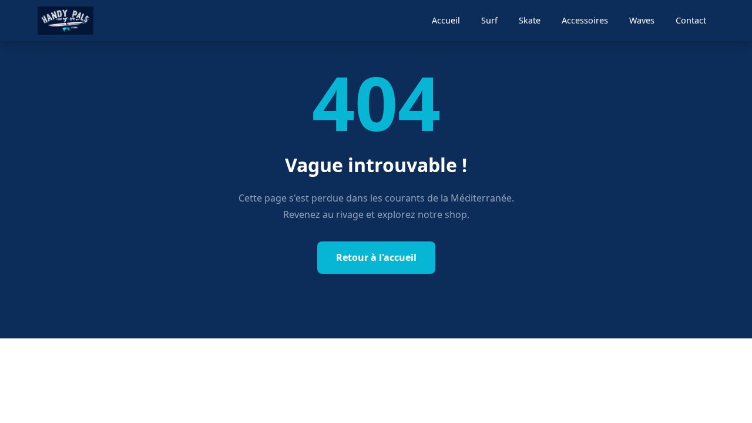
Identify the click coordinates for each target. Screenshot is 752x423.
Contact (691, 20)
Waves (641, 20)
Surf (489, 20)
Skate (529, 20)
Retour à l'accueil (376, 257)
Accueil (446, 20)
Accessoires (585, 20)
